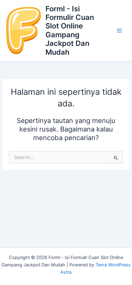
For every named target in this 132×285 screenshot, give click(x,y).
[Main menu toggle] (119, 30)
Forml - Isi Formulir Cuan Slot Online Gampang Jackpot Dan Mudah (69, 30)
